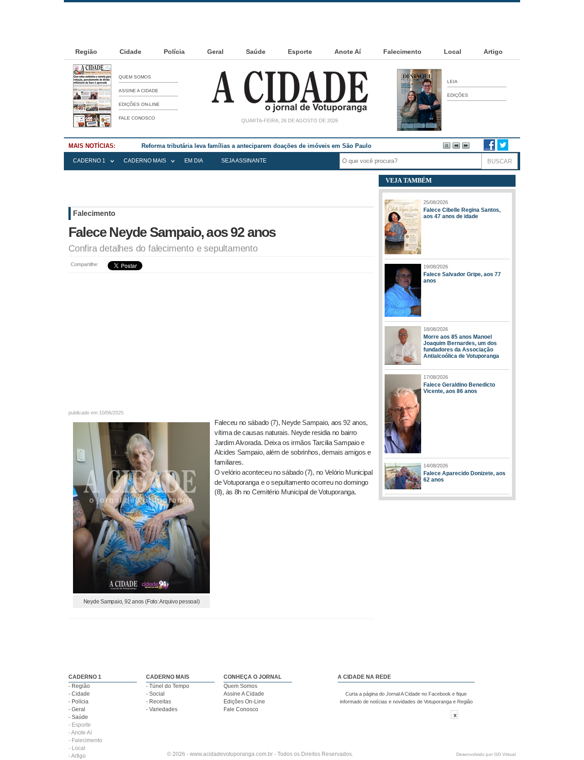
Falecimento (402, 51)
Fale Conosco (137, 118)
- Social (155, 694)
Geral (215, 51)
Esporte (300, 51)
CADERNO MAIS (145, 160)
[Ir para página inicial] (290, 112)
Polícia (174, 51)
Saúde (256, 51)
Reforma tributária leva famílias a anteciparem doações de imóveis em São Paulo (256, 145)
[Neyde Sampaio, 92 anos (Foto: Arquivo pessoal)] (141, 591)
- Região (79, 686)
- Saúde (78, 717)
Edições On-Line (139, 104)
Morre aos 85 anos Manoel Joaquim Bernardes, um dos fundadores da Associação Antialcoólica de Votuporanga (461, 346)
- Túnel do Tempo (167, 686)
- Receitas (158, 701)
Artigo (493, 51)
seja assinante (243, 160)
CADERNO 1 (89, 160)
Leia (452, 81)
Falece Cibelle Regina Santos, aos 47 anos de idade (462, 213)
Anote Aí (347, 51)
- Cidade (79, 694)
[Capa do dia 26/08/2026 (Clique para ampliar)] (92, 125)
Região (86, 51)
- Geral (76, 709)
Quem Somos (135, 76)
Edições (457, 95)
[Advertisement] (292, 22)
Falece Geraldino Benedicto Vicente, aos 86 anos (459, 388)
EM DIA (193, 160)
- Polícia (78, 701)
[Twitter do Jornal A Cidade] (502, 149)
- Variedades (161, 709)
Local (452, 51)
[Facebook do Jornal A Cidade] (489, 149)
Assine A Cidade (138, 90)
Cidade (130, 51)
